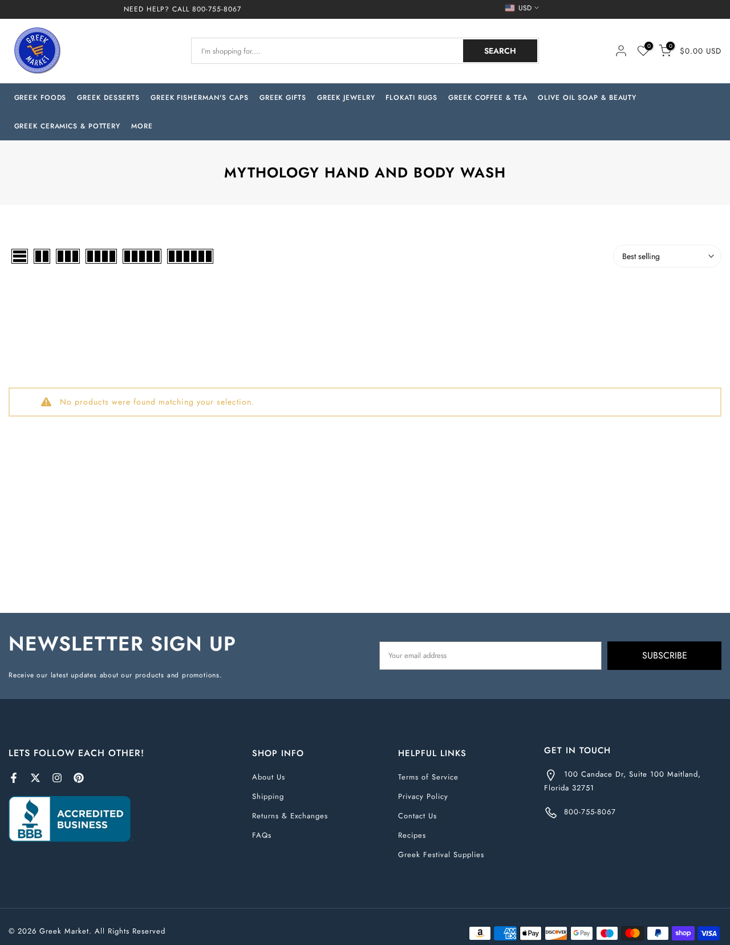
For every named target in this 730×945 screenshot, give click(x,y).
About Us (268, 777)
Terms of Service (428, 777)
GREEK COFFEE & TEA (487, 97)
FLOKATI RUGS (411, 97)
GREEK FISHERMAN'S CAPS (200, 97)
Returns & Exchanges (290, 815)
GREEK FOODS (40, 97)
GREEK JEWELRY (346, 97)
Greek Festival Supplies (441, 854)
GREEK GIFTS (282, 97)
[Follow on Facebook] (14, 778)
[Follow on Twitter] (35, 778)
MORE (142, 126)
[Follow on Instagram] (57, 778)
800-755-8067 (216, 9)
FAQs (261, 835)
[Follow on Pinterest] (79, 778)
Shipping (268, 796)
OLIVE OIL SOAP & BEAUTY (587, 97)
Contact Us (417, 815)
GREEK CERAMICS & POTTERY (67, 126)
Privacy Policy (423, 796)
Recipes (412, 835)
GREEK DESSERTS (108, 97)
